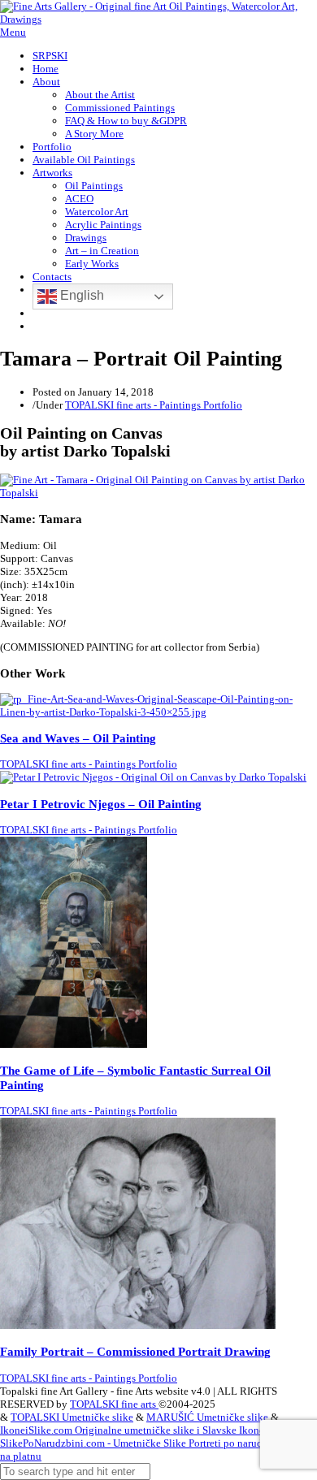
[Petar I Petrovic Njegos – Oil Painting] (153, 777)
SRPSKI (50, 56)
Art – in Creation (102, 251)
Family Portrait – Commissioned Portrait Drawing (135, 1351)
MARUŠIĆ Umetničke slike (207, 1417)
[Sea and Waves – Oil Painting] (158, 712)
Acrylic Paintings (103, 225)
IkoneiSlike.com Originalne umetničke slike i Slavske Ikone (132, 1430)
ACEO (79, 199)
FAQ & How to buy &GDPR (126, 121)
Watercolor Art (96, 212)
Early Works (92, 263)
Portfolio (52, 147)
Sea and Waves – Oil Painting (78, 738)
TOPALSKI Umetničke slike (72, 1417)
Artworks (52, 173)
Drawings (85, 238)
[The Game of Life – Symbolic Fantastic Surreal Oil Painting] (73, 1044)
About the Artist (100, 95)
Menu (13, 32)
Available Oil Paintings (84, 160)
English (80, 295)
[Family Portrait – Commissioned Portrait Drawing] (138, 1325)
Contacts (52, 276)
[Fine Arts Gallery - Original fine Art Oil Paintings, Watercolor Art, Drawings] (158, 19)
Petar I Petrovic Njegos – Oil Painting (101, 804)
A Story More (94, 134)
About (46, 82)
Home (46, 69)
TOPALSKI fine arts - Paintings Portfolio (153, 405)
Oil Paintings (94, 186)
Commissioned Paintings (120, 108)
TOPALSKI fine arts (114, 1404)
